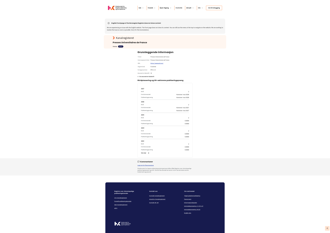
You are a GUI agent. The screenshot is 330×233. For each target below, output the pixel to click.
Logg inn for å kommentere (146, 165)
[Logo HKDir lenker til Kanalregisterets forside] (118, 8)
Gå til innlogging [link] (214, 8)
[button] (165, 153)
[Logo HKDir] (122, 224)
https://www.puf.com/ (156, 63)
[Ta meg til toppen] (327, 228)
